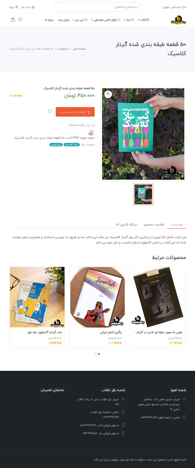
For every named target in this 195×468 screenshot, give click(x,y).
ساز (129, 19)
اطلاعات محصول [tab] (154, 224)
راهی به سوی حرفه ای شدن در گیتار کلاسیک (153, 332)
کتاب (143, 19)
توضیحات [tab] (176, 224)
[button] (99, 354)
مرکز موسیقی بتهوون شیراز (119, 459)
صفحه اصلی (79, 48)
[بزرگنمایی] (108, 94)
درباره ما (49, 19)
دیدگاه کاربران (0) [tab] (126, 224)
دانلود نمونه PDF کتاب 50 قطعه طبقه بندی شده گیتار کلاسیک (54, 137)
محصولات (63, 48)
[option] (143, 194)
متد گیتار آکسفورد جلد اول (44, 332)
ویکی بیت (63, 19)
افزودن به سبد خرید (73, 112)
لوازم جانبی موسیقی (105, 19)
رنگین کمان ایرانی (111, 332)
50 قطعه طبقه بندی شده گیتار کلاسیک (69, 88)
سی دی (80, 19)
